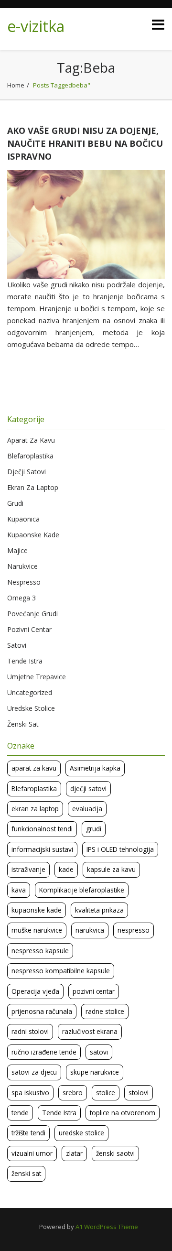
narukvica (89, 930)
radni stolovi (30, 1031)
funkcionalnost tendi (42, 828)
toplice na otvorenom (122, 1112)
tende (20, 1112)
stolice (105, 1092)
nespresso (134, 930)
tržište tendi (28, 1132)
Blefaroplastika (30, 455)
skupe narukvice (94, 1072)
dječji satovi (88, 788)
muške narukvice (36, 930)
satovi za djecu (34, 1072)
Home (15, 85)
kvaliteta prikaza (99, 909)
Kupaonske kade (33, 534)
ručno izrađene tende (43, 1051)
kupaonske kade (36, 909)
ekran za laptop (35, 808)
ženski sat (26, 1173)
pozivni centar (94, 991)
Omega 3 (21, 597)
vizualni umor (32, 1153)
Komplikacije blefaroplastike (81, 889)
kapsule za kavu (111, 869)
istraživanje (28, 869)
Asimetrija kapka (95, 767)
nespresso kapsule (40, 950)
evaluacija (87, 808)
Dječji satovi (26, 471)
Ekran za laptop (32, 487)
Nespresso (24, 582)
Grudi (15, 503)
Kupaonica (23, 518)
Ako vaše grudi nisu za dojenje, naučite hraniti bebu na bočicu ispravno (85, 143)
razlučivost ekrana (90, 1031)
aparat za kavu (33, 767)
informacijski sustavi (42, 849)
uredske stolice (81, 1132)
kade (66, 869)
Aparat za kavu (31, 440)
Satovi (16, 645)
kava (18, 889)
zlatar (74, 1153)
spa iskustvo (30, 1092)
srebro (73, 1092)
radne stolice (105, 1011)
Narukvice (22, 566)
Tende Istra (25, 660)
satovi (99, 1051)
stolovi (139, 1092)
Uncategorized (29, 692)
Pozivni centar (29, 629)
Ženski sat (23, 724)
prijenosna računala (41, 1011)
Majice (17, 550)
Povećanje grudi (32, 613)
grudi (93, 828)
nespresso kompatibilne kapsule (60, 970)
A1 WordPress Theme (106, 1226)
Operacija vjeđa (35, 991)
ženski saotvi (115, 1153)
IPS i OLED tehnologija (120, 849)
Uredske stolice (31, 708)
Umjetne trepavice (36, 676)
